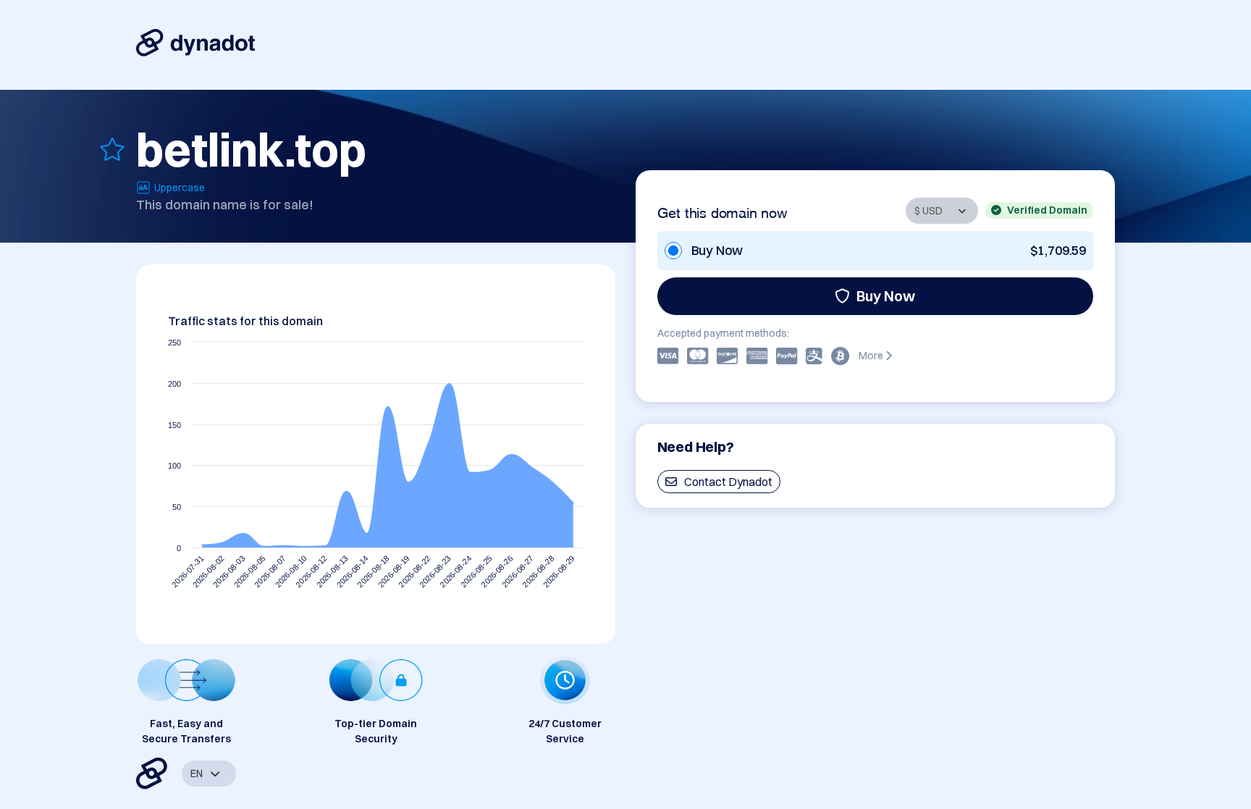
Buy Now (885, 296)
